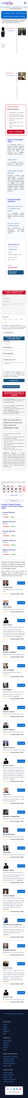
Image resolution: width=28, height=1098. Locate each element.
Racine (26, 7)
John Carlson (7, 625)
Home (1, 7)
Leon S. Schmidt (8, 670)
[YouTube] (20, 1089)
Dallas (4, 1033)
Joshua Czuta (7, 587)
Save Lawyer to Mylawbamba (13, 272)
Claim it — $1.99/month (15, 131)
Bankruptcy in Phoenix (8, 1061)
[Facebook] (8, 1089)
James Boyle (7, 607)
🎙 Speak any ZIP (14, 500)
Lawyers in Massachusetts (9, 1079)
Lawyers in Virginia (7, 1072)
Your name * (7, 341)
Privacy (16, 1013)
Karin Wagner (7, 689)
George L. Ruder (8, 870)
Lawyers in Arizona (7, 1077)
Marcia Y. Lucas (8, 765)
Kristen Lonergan (9, 895)
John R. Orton (7, 968)
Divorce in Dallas (7, 1065)
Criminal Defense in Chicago (10, 1056)
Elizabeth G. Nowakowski (11, 816)
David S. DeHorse (9, 729)
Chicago (5, 1024)
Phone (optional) (8, 353)
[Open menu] (25, 3)
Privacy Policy (8, 327)
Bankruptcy (6, 1045)
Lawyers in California (8, 1081)
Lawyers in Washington (8, 1074)
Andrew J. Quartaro (9, 652)
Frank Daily (6, 852)
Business (5, 1047)
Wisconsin (7, 7)
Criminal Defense (7, 1040)
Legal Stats (20, 1013)
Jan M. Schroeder (9, 834)
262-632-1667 (12, 267)
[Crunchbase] (14, 1089)
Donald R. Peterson (9, 950)
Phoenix (5, 1029)
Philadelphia (6, 1031)
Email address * (8, 347)
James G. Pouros (8, 747)
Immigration (6, 1042)
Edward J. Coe (8, 997)
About (6, 1013)
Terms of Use (23, 325)
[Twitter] (11, 1089)
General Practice (17, 7)
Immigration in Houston (9, 1058)
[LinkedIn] (17, 1089)
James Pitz (6, 794)
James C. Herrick (8, 711)
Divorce (5, 1049)
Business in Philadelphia (9, 1063)
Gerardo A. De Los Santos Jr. (12, 924)
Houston (5, 1026)
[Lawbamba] (7, 3)
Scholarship (11, 1013)
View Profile (21, 583)
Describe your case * (9, 359)
